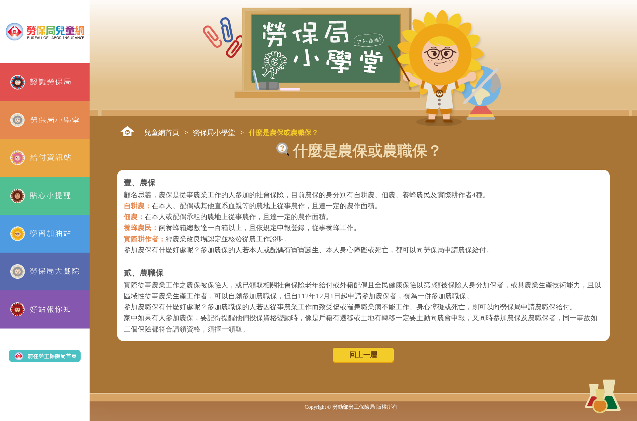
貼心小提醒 (45, 195)
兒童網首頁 (161, 132)
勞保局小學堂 (45, 120)
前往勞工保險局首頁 (45, 356)
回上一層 (363, 354)
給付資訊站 (45, 158)
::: (127, 131)
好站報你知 (45, 309)
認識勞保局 (45, 82)
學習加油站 (45, 234)
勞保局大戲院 (45, 271)
